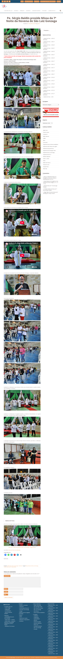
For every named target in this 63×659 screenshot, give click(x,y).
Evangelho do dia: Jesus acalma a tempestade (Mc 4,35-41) (49, 178)
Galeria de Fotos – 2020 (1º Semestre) (53, 635)
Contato (58, 1)
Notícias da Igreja (37, 621)
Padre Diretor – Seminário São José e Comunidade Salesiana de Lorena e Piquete (9, 622)
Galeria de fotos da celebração (14, 550)
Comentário (7, 575)
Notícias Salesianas (38, 623)
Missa (27, 565)
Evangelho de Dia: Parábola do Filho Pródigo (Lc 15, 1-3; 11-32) (50, 182)
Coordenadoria (8, 610)
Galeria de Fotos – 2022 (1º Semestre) (53, 624)
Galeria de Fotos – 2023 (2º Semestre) (53, 616)
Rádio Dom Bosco (46, 162)
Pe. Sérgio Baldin (13, 566)
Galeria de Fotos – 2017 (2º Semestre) (53, 649)
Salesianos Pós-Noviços (10, 626)
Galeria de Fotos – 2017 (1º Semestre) (53, 651)
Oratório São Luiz (7, 566)
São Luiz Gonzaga (37, 609)
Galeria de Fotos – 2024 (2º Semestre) (53, 611)
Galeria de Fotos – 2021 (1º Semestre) (53, 630)
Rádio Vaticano (46, 136)
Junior (38, 23)
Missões (35, 620)
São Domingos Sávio (38, 606)
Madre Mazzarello (37, 605)
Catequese (21, 606)
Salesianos (37, 1)
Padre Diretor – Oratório (10, 619)
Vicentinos (21, 621)
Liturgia (20, 611)
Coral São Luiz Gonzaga (24, 609)
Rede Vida (45, 168)
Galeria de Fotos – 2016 (48, 96)
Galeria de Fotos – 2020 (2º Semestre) (53, 633)
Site (5, 594)
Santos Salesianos (37, 603)
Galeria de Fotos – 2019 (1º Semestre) (53, 641)
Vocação (35, 629)
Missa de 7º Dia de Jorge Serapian (50, 189)
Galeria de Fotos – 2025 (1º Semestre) (53, 608)
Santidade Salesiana (36, 10)
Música (20, 615)
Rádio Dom (45, 130)
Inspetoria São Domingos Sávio (49, 150)
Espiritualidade (37, 618)
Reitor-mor (36, 624)
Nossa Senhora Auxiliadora (39, 612)
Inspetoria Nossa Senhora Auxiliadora (50, 144)
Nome (6, 588)
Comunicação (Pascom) (24, 608)
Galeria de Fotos (51, 10)
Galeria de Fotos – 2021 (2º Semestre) (53, 627)
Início (22, 1)
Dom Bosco (36, 611)
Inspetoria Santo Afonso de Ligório (50, 146)
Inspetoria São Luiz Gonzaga (49, 152)
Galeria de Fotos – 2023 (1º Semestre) (53, 619)
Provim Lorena (46, 132)
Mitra (44, 140)
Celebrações (9, 565)
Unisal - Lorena (46, 158)
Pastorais (16, 10)
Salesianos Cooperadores (24, 619)
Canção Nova (45, 166)
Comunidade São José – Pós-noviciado (48, 1)
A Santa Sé (45, 134)
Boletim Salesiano (46, 156)
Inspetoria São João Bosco (48, 148)
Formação (22, 10)
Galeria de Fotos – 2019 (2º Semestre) (53, 638)
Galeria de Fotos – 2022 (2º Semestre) (53, 622)
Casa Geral (45, 142)
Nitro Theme (13, 657)
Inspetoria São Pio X (47, 154)
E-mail (6, 591)
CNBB (44, 138)
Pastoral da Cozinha (23, 618)
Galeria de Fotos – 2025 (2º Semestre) (53, 606)
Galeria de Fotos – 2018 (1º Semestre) (53, 646)
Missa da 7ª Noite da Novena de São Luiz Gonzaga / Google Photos (22, 547)
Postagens (44, 10)
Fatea (44, 160)
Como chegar (7, 608)
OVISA (20, 616)
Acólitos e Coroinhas (23, 605)
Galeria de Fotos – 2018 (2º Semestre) (53, 643)
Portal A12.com (46, 164)
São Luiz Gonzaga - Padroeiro (17, 565)
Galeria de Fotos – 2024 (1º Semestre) (53, 614)
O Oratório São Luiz (28, 1)
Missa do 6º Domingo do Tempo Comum (50, 193)
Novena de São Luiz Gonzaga (33, 565)
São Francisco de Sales (38, 608)
